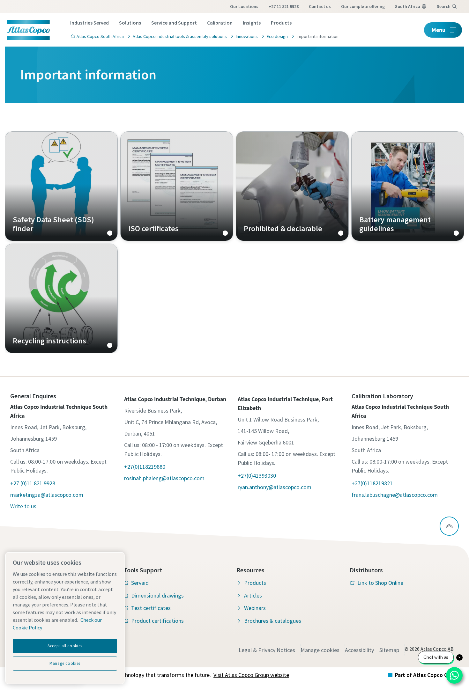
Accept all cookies (65, 646)
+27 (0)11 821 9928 (32, 483)
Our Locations (244, 6)
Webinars (255, 608)
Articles (253, 595)
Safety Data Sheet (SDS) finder (61, 186)
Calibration (220, 22)
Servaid (140, 582)
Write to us (23, 506)
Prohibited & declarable (292, 186)
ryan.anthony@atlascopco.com (274, 487)
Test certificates (151, 608)
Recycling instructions (61, 298)
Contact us (320, 6)
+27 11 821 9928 (284, 6)
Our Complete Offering (363, 6)
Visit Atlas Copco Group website (251, 675)
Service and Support (174, 22)
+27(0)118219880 (144, 466)
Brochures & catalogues (272, 620)
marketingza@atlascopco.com (46, 494)
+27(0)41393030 (257, 475)
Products (281, 22)
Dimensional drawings (157, 595)
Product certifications (157, 620)
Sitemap (389, 650)
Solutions (130, 22)
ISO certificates (177, 186)
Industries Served (89, 22)
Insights (252, 22)
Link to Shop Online (380, 582)
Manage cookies (320, 650)
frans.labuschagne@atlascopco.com (395, 494)
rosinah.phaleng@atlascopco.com (164, 478)
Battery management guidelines (408, 186)
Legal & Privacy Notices (267, 650)
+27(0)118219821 (372, 483)
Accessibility (359, 650)
